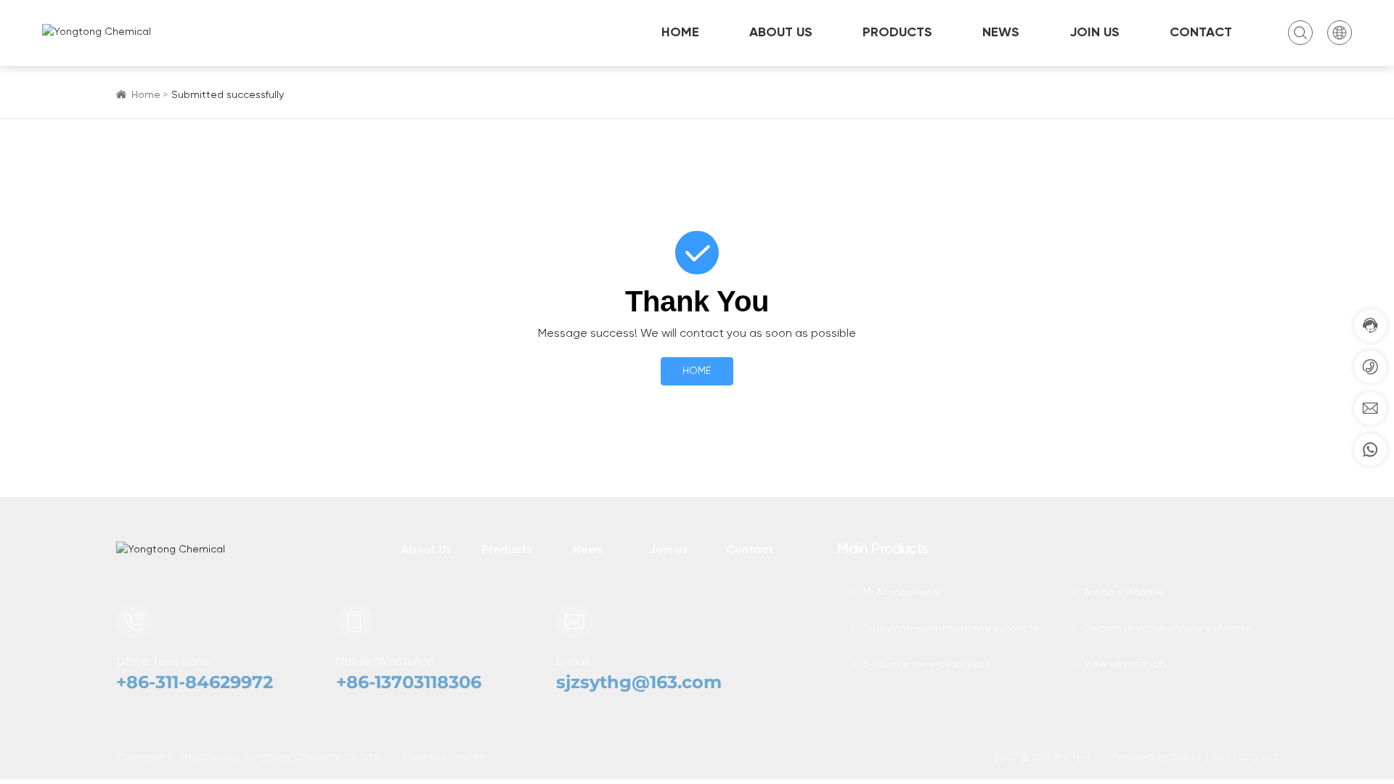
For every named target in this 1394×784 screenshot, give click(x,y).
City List (1258, 757)
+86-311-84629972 (194, 682)
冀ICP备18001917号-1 (1041, 757)
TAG (1221, 757)
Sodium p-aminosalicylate (926, 664)
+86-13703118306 (408, 682)
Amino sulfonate (1122, 592)
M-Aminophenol (900, 592)
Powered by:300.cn (1157, 757)
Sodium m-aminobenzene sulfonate (950, 629)
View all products (1124, 664)
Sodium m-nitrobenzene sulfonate (1166, 629)
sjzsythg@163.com (639, 682)
